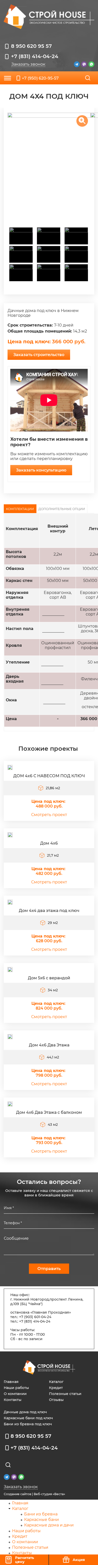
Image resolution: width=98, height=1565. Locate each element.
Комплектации (20, 509)
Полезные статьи (65, 1393)
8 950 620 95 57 (31, 46)
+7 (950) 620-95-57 (40, 78)
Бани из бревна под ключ (28, 1424)
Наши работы (16, 1387)
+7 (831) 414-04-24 (34, 56)
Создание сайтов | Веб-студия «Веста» (34, 1494)
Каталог (56, 1381)
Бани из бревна (41, 1514)
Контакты (12, 1399)
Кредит (56, 1387)
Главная (11, 1381)
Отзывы (56, 1399)
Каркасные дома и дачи (49, 1525)
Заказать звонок (28, 64)
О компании (15, 1393)
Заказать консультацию (41, 470)
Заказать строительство (38, 354)
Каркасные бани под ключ (28, 1418)
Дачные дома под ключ (25, 1412)
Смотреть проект (49, 814)
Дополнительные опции (61, 509)
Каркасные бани (41, 1519)
